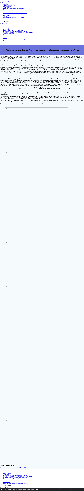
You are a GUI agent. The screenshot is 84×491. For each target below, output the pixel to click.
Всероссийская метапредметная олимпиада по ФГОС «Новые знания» (18, 10)
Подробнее (32, 489)
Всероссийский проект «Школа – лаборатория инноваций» (15, 14)
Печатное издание (7, 6)
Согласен (38, 489)
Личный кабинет (6, 15)
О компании (5, 4)
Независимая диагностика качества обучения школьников (15, 13)
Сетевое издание (6, 7)
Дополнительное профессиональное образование (13, 8)
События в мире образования (9, 5)
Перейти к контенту (4, 1)
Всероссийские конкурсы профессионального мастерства (15, 9)
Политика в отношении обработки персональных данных (15, 17)
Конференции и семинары (8, 11)
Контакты (5, 16)
